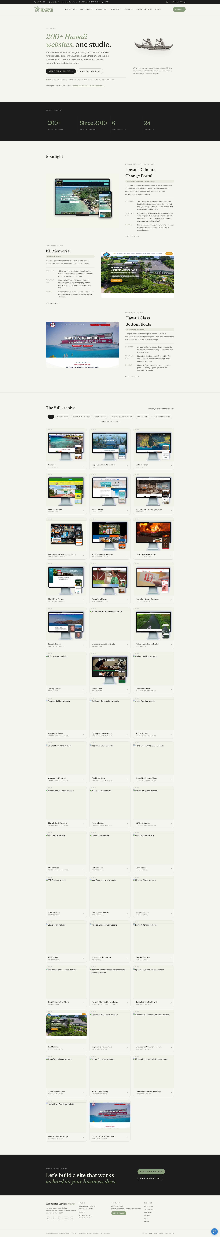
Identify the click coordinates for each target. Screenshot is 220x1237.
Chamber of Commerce (83, 79)
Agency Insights (144, 9)
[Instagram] (178, 2)
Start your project (151, 1172)
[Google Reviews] (185, 2)
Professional (143, 417)
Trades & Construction (121, 417)
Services (115, 9)
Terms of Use (158, 1233)
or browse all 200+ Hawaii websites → (88, 86)
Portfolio (128, 9)
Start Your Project (59, 71)
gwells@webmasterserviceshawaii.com (64, 2)
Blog (145, 1219)
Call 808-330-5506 (90, 71)
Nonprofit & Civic (162, 417)
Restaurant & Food (81, 417)
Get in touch (118, 1213)
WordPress (100, 9)
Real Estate (100, 417)
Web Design (70, 9)
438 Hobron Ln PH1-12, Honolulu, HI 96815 (95, 2)
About (158, 9)
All (51, 417)
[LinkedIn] (167, 2)
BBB (181, 2)
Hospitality (62, 417)
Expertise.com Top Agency (63, 79)
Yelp (174, 2)
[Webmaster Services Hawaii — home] (43, 9)
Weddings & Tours (110, 421)
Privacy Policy (147, 1233)
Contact (179, 9)
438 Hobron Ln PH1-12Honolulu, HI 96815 (87, 1207)
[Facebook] (170, 2)
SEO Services (86, 9)
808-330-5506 (41, 2)
